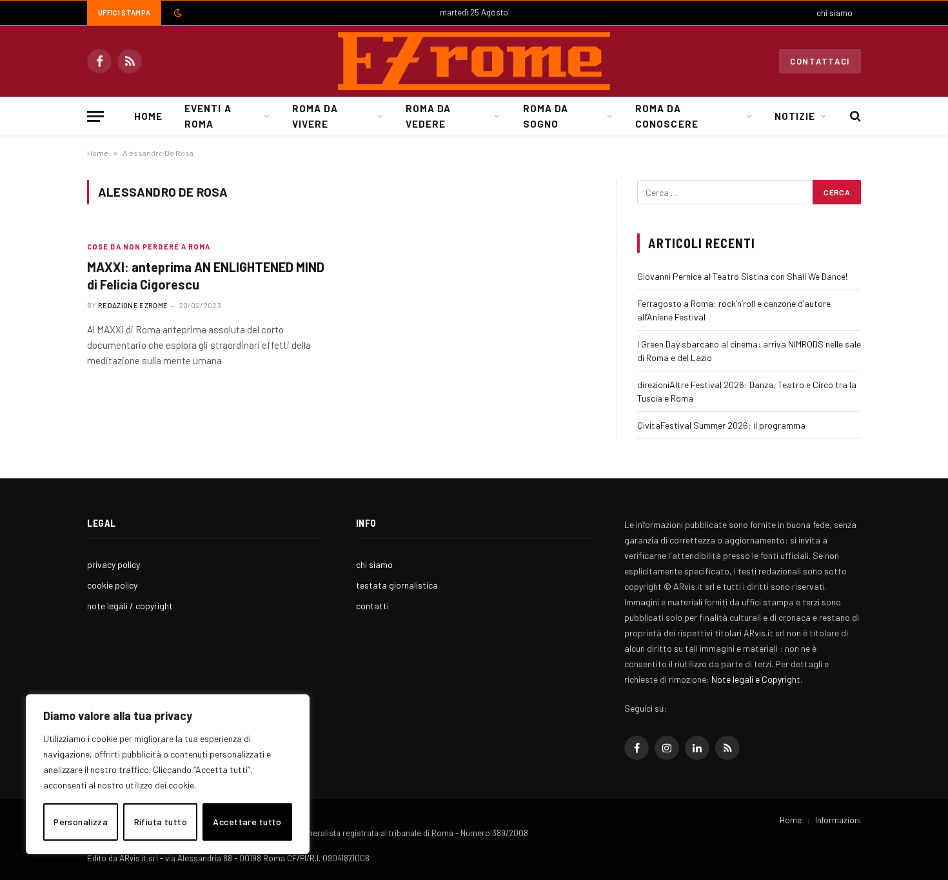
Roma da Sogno (545, 116)
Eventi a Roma (207, 116)
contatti (372, 605)
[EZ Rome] (474, 61)
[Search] (854, 116)
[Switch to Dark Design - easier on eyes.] (177, 12)
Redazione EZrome (133, 305)
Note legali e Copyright (755, 679)
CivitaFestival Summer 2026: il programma (721, 425)
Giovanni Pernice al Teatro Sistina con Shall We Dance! (742, 276)
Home (148, 116)
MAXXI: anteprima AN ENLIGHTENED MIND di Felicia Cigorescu (205, 275)
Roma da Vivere (314, 116)
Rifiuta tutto (160, 821)
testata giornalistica (397, 585)
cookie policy (112, 585)
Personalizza (81, 821)
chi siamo (834, 13)
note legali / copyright (130, 605)
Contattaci (820, 61)
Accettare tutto (247, 821)
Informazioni (838, 820)
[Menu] (95, 116)
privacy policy (113, 564)
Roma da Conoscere (666, 116)
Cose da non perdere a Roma (149, 246)
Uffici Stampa (124, 12)
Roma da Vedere (428, 116)
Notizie (795, 116)
